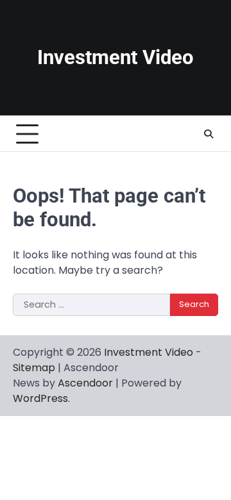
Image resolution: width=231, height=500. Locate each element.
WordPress (40, 398)
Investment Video (115, 57)
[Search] (208, 134)
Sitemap (34, 367)
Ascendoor (85, 383)
